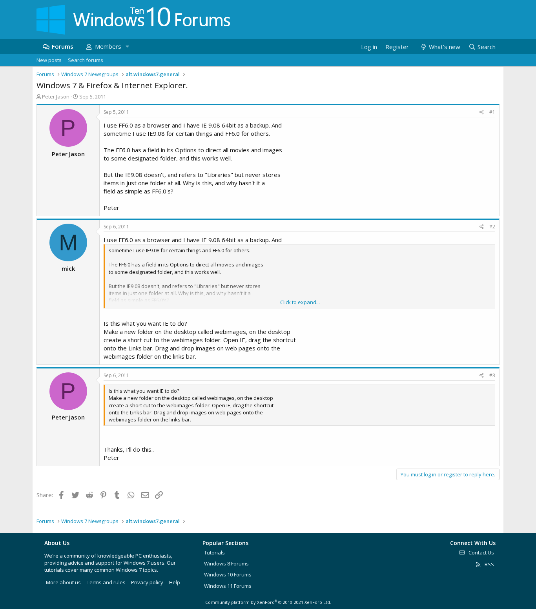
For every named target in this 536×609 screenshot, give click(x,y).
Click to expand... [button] (300, 302)
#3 (492, 375)
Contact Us (480, 552)
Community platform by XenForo (268, 602)
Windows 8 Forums (226, 563)
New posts (49, 60)
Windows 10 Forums (228, 574)
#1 (492, 112)
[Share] (482, 112)
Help (174, 582)
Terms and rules (106, 582)
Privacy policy (147, 582)
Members (108, 46)
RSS (488, 564)
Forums (62, 46)
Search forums (85, 60)
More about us (63, 582)
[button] (127, 46)
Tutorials (214, 552)
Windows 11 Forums (228, 585)
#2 (492, 226)
